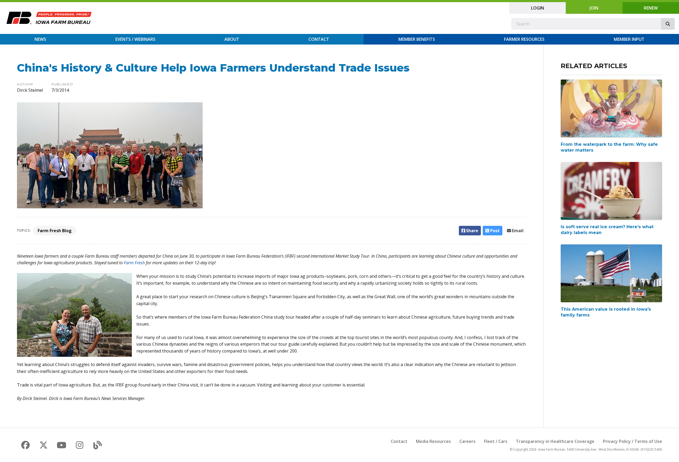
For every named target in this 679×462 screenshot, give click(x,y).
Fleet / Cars (495, 441)
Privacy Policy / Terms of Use (632, 441)
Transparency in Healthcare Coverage (555, 441)
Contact (318, 39)
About (231, 39)
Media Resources (433, 441)
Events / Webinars (135, 39)
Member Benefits (416, 39)
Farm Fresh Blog (55, 231)
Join (594, 8)
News (40, 39)
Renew (651, 8)
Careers (467, 441)
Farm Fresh (134, 263)
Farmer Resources (524, 39)
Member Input (629, 39)
